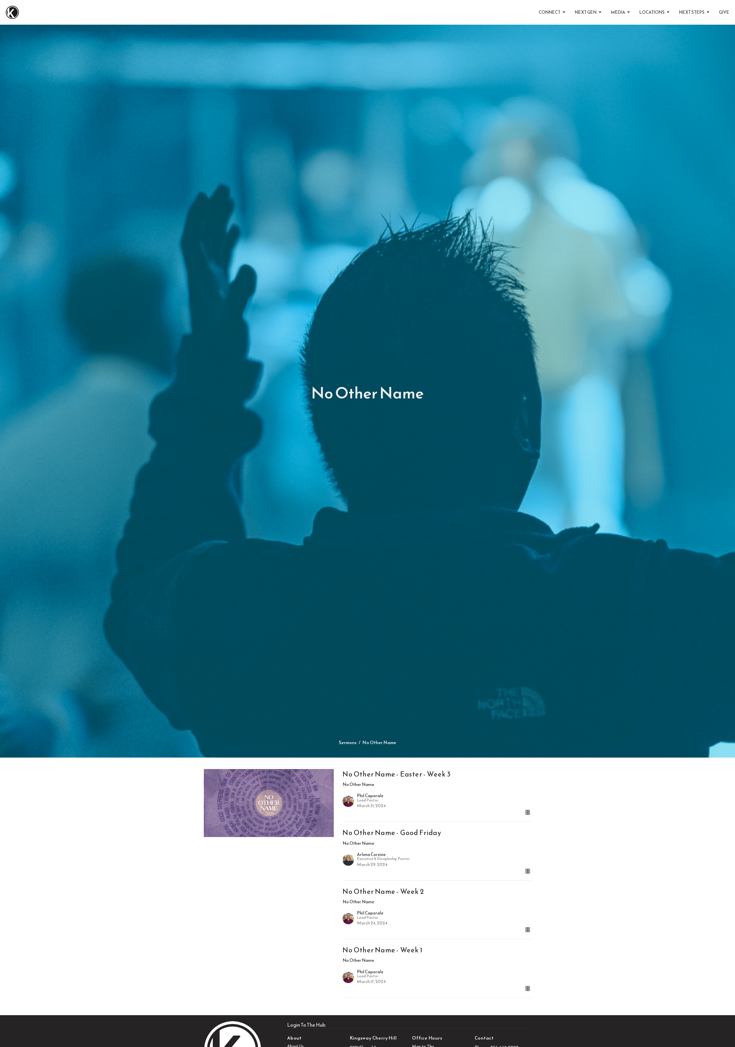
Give (724, 12)
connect (549, 12)
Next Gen (586, 12)
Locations (652, 12)
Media (618, 12)
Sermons (348, 742)
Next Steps (692, 12)
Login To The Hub (306, 1025)
